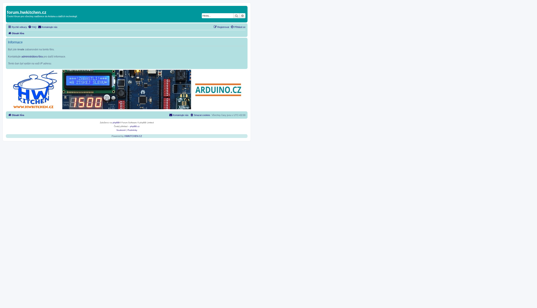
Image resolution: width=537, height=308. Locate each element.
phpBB (116, 122)
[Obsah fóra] (9, 8)
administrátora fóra (32, 56)
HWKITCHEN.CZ (133, 136)
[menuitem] (32, 27)
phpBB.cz (134, 126)
